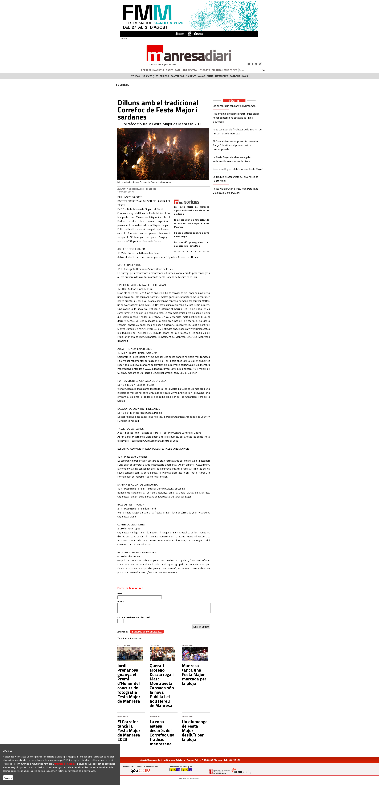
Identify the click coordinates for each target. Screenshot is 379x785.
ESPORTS (205, 70)
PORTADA (146, 70)
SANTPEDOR (177, 76)
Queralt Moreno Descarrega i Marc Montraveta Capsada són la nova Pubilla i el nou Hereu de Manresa (162, 685)
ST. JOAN (135, 76)
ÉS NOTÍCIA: (122, 85)
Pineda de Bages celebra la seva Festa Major (238, 169)
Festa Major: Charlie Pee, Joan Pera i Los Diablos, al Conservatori (235, 191)
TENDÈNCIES (230, 70)
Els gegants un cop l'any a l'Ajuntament (235, 106)
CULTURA (217, 70)
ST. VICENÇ (148, 76)
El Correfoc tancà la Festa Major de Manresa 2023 (128, 730)
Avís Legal (180, 759)
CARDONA (235, 76)
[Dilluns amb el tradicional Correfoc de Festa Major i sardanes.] (163, 179)
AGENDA (121, 188)
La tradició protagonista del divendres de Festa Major (191, 244)
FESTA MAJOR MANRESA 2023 (147, 631)
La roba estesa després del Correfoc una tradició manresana (162, 732)
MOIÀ (245, 76)
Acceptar (8, 778)
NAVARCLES (221, 76)
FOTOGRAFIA (124, 645)
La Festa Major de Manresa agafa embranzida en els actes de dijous (191, 210)
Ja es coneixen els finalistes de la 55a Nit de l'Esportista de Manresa (191, 223)
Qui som (171, 759)
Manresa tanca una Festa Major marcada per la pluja (194, 674)
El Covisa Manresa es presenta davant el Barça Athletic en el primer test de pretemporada (235, 145)
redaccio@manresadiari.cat (152, 759)
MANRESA (158, 70)
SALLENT (191, 76)
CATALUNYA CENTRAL (186, 70)
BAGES (169, 70)
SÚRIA (210, 76)
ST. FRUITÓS (162, 76)
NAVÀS (201, 76)
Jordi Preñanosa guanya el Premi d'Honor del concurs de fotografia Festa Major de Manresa (128, 683)
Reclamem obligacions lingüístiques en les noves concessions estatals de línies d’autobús (236, 118)
